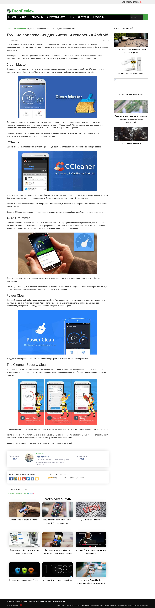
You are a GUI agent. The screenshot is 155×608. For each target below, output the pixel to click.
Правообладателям (13, 601)
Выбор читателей (123, 28)
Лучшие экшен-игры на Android (24, 520)
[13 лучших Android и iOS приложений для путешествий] (91, 576)
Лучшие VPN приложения (91, 520)
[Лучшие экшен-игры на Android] (24, 516)
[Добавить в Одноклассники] (19, 478)
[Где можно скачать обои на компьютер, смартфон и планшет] (57, 546)
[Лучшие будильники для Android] (57, 576)
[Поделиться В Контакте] (32, 478)
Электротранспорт (56, 17)
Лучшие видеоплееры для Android (24, 580)
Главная (10, 28)
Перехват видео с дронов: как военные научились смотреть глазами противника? (131, 119)
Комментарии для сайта (20, 493)
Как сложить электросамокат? (131, 95)
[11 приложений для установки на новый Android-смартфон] (57, 516)
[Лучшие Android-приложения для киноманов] (91, 546)
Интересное (83, 17)
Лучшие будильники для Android (57, 580)
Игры (71, 17)
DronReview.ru (86, 605)
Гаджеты (24, 17)
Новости (12, 17)
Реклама (48, 601)
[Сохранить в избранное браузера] (37, 478)
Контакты (62, 601)
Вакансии (55, 601)
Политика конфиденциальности (32, 601)
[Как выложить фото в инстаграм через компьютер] (24, 546)
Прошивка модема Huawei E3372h (131, 73)
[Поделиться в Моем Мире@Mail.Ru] (15, 478)
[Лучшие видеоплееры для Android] (24, 576)
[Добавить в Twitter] (28, 478)
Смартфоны (37, 17)
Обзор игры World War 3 (131, 143)
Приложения (98, 17)
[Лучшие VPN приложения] (91, 516)
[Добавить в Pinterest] (24, 478)
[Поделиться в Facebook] (11, 478)
